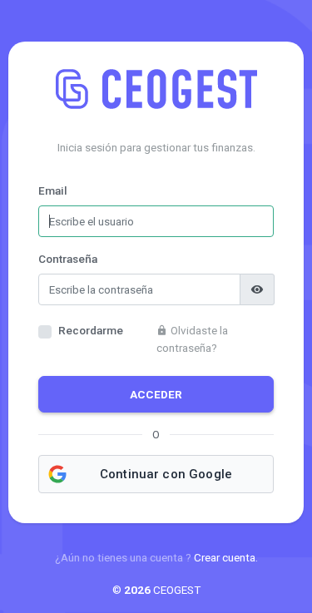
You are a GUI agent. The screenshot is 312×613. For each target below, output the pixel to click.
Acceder (156, 394)
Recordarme (90, 330)
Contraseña (67, 258)
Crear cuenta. (226, 557)
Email (52, 190)
